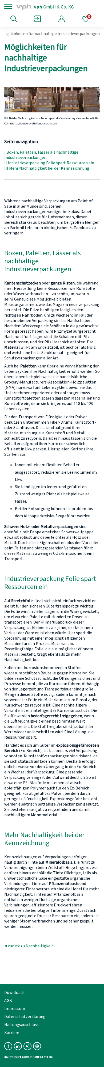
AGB (8, 1001)
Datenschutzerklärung (25, 1017)
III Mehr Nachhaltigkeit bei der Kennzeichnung (46, 168)
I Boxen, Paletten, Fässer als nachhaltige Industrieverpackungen (41, 155)
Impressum (14, 1009)
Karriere (11, 1033)
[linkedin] (18, 1046)
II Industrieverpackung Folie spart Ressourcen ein (49, 163)
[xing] (27, 1046)
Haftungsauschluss (21, 1025)
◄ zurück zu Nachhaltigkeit (28, 946)
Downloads (14, 993)
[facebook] (8, 1046)
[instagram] (37, 1046)
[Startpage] (51, 6)
